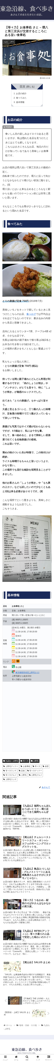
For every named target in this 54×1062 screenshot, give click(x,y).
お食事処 (26, 766)
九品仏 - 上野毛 (12, 761)
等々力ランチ (11, 771)
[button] (48, 564)
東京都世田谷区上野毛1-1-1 (27, 672)
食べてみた (21, 98)
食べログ (31, 314)
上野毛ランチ (11, 779)
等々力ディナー (35, 771)
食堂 (47, 766)
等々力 (25, 761)
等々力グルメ (11, 775)
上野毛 (36, 761)
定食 (23, 771)
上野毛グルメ (36, 775)
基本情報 (20, 102)
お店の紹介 (21, 93)
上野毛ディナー (12, 766)
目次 (22, 86)
